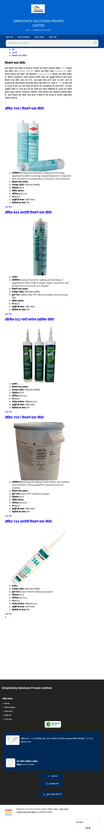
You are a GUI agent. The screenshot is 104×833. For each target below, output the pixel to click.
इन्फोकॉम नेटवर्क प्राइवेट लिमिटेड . (27, 812)
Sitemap (8, 719)
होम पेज (10, 37)
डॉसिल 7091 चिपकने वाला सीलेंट (24, 108)
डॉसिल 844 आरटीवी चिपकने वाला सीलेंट (28, 212)
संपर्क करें (53, 37)
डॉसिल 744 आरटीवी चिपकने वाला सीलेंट (28, 521)
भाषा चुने (87, 828)
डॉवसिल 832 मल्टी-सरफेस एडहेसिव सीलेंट (29, 319)
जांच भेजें (8, 206)
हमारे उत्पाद (39, 37)
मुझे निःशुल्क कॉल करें (54, 794)
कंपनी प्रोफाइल (24, 37)
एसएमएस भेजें (54, 783)
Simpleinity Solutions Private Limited (38, 25)
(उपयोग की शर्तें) (63, 809)
